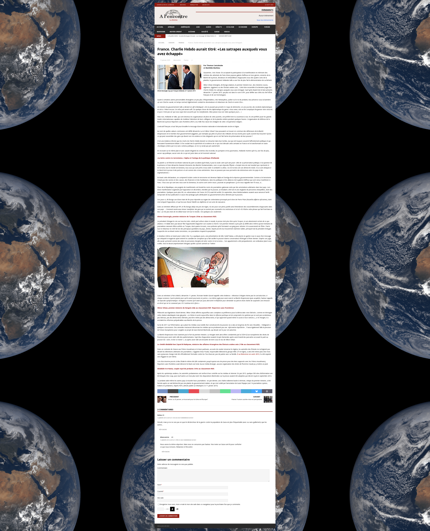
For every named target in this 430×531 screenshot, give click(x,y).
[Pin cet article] (194, 391)
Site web (160, 498)
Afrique (171, 27)
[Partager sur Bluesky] (256, 391)
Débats (219, 27)
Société (204, 32)
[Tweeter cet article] (173, 391)
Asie (198, 27)
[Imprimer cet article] (215, 391)
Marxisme (161, 32)
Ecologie (230, 27)
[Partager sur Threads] (267, 391)
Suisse (216, 32)
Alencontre (177, 60)
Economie (243, 27)
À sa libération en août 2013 (248, 354)
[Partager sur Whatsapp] (225, 391)
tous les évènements (265, 20)
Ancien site (206, 5)
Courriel (160, 491)
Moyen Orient (176, 32)
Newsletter (194, 5)
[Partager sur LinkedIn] (183, 391)
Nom (159, 485)
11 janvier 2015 (165, 60)
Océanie (191, 32)
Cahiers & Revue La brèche (165, 5)
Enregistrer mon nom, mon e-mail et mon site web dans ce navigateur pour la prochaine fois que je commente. (200, 504)
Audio (208, 27)
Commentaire (162, 468)
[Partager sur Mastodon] (236, 391)
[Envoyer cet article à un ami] (204, 391)
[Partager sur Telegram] (246, 391)
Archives (183, 5)
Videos (227, 32)
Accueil (160, 27)
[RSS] (273, 36)
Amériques (185, 27)
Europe (255, 27)
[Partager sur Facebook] (162, 391)
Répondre (163, 429)
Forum (267, 27)
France (186, 60)
